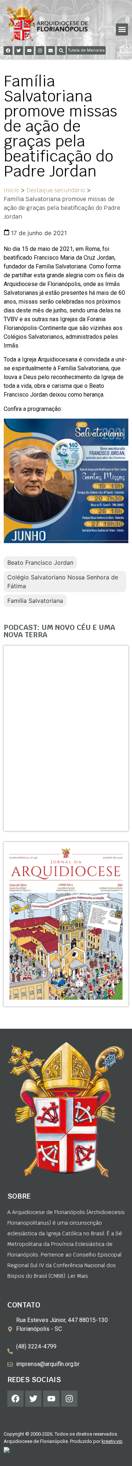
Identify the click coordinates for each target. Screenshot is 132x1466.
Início (11, 190)
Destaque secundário (55, 190)
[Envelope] (50, 50)
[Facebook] (8, 50)
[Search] (61, 50)
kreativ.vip (112, 1441)
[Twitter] (18, 50)
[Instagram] (40, 50)
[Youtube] (29, 50)
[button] (122, 29)
